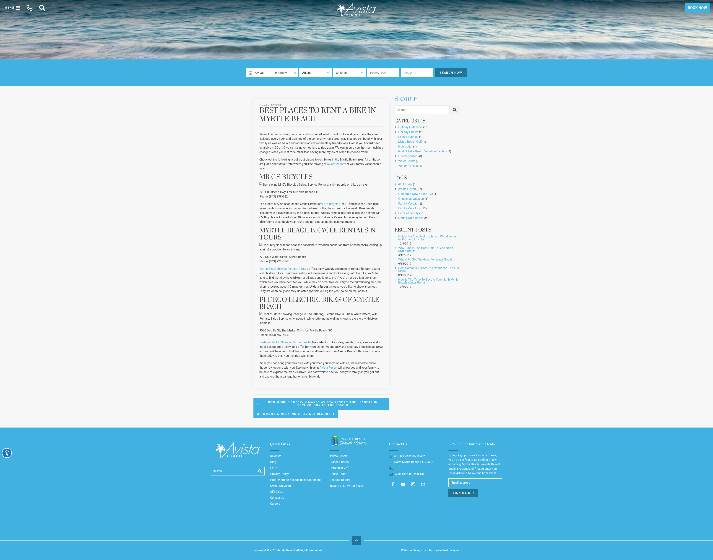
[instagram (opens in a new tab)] (413, 484)
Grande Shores (339, 462)
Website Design (411, 550)
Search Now (451, 73)
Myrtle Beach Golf (410, 142)
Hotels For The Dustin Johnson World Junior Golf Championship (427, 238)
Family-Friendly (408, 213)
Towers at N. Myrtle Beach (347, 486)
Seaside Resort (340, 480)
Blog (273, 462)
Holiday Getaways (410, 127)
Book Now (697, 8)
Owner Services (280, 486)
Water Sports (406, 161)
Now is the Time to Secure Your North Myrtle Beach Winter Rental (428, 281)
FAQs (273, 468)
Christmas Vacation (411, 199)
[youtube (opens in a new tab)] (403, 484)
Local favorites (408, 137)
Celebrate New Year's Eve (415, 194)
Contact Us (277, 497)
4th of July (405, 184)
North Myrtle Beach (411, 218)
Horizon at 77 (339, 468)
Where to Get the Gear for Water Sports (425, 259)
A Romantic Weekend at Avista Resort (294, 414)
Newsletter (405, 146)
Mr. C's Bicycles (330, 204)
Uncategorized (408, 156)
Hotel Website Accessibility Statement (295, 480)
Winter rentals (408, 166)
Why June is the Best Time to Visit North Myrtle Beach (425, 249)
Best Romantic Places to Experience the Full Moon (428, 269)
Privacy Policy (279, 474)
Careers (275, 503)
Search (401, 110)
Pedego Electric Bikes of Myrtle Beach (284, 342)
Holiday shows (408, 132)
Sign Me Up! (463, 493)
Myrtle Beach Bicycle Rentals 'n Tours (283, 269)
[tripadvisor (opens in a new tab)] (423, 484)
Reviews (275, 456)
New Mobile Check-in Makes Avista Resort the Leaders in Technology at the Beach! (322, 404)
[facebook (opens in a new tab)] (393, 484)
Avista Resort (336, 164)
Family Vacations (409, 208)
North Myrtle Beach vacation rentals (422, 151)
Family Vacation (408, 203)
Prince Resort (338, 474)
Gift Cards (276, 491)
